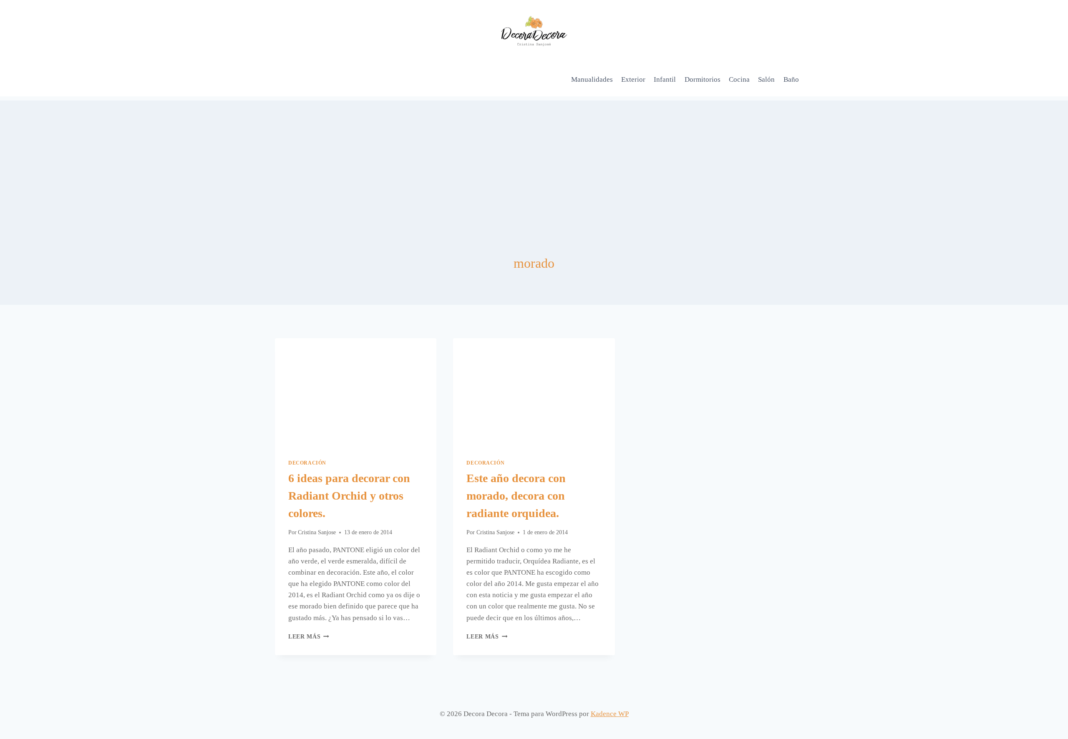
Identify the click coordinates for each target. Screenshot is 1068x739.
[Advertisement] (534, 159)
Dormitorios (702, 79)
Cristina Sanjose (317, 532)
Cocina (739, 79)
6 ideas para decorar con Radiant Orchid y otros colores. (349, 496)
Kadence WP (610, 714)
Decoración (307, 463)
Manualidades (592, 79)
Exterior (633, 79)
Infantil (665, 79)
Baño (791, 79)
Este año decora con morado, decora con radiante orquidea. (516, 496)
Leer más (308, 636)
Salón (766, 79)
